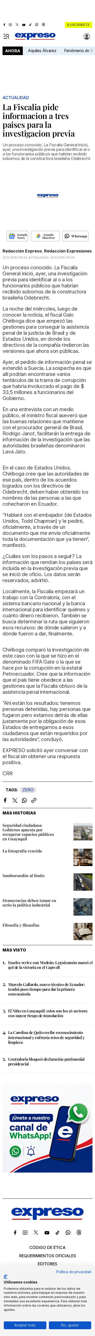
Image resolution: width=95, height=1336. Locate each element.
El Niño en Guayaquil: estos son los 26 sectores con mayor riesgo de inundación (47, 1013)
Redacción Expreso (22, 251)
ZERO (28, 789)
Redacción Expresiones (68, 251)
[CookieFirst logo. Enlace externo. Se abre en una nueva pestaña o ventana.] (6, 1277)
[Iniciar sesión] (87, 36)
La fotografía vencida (22, 850)
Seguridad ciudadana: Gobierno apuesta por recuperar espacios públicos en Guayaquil (28, 832)
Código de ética (47, 1247)
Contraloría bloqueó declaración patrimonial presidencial (46, 1061)
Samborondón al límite (24, 875)
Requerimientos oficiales (47, 1256)
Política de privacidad (73, 1272)
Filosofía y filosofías (21, 925)
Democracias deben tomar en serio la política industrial (29, 903)
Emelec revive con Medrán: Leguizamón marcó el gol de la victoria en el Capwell (50, 965)
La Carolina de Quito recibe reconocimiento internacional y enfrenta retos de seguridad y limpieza (46, 1037)
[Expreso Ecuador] (47, 1218)
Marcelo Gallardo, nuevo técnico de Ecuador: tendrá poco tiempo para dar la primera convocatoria (46, 989)
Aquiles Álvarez (42, 50)
